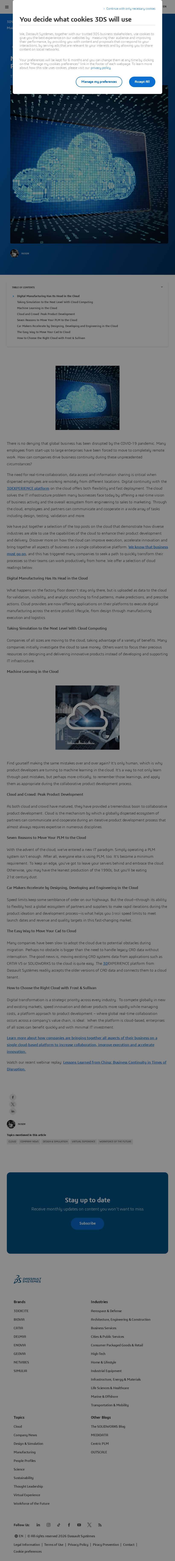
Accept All (142, 81)
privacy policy (101, 68)
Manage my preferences (99, 81)
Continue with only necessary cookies (130, 8)
